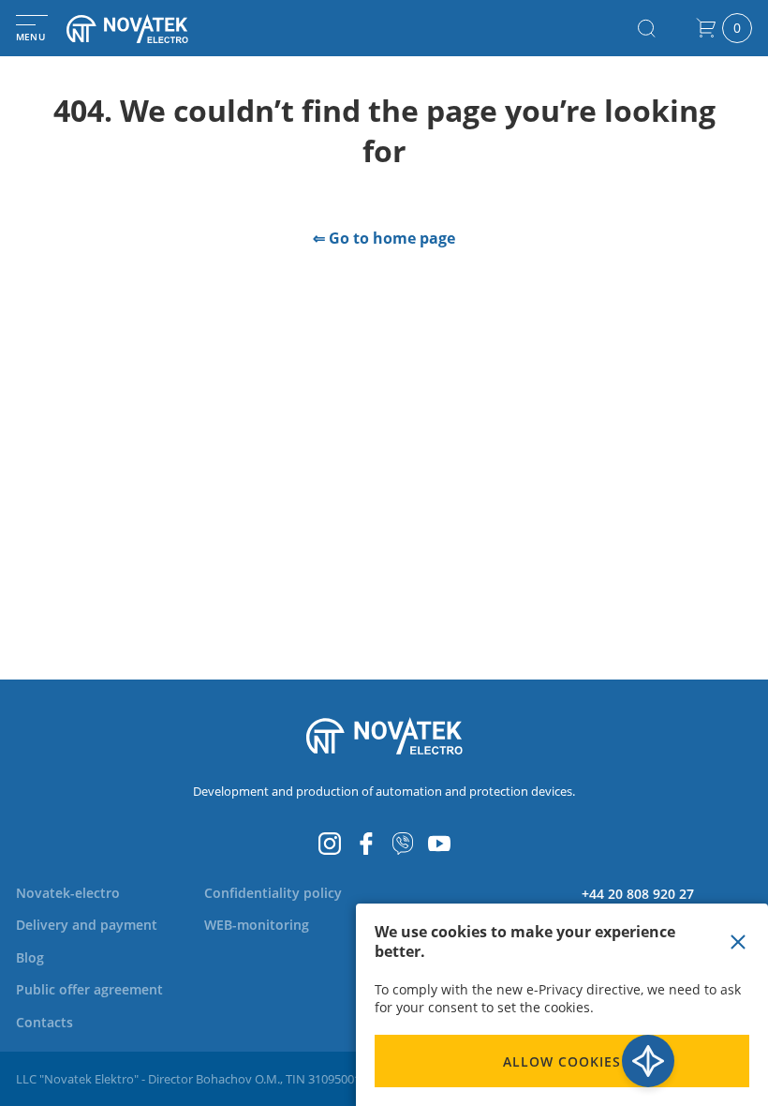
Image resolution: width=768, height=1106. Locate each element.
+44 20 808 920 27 (638, 894)
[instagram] (329, 843)
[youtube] (439, 843)
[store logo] (149, 28)
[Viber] (402, 843)
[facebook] (366, 843)
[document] (562, 1005)
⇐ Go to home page (384, 238)
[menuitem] (68, 893)
